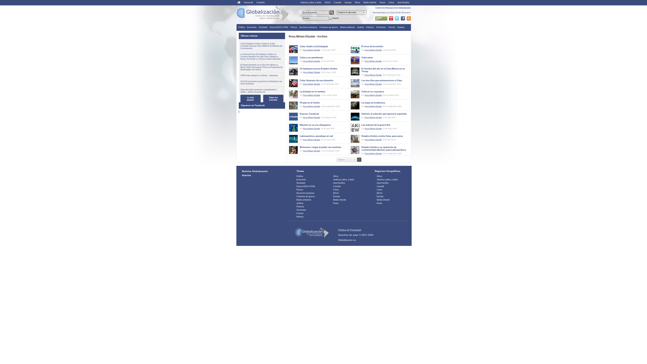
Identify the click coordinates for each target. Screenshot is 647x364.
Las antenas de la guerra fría (375, 125)
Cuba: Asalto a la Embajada (314, 46)
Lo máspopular (250, 98)
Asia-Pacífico (403, 2)
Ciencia (391, 27)
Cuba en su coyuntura (372, 91)
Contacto (260, 2)
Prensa (293, 27)
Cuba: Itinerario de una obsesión (316, 80)
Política (241, 27)
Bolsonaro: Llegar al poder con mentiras (320, 147)
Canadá (337, 2)
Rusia (382, 2)
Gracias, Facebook (309, 114)
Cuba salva (367, 57)
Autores (246, 175)
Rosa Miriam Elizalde (311, 50)
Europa (348, 2)
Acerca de (248, 2)
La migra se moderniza (373, 102)
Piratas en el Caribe (310, 102)
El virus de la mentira (372, 46)
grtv (381, 18)
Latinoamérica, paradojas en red (316, 136)
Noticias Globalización (255, 171)
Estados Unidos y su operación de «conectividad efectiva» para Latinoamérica (383, 148)
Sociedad (263, 27)
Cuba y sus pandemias (311, 57)
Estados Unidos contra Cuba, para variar (382, 136)
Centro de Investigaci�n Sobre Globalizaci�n (312, 233)
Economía (251, 27)
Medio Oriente (369, 2)
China (391, 2)
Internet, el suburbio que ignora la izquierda (384, 114)
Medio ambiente (347, 27)
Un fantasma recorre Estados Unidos (318, 68)
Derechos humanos (308, 27)
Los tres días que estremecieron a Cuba (381, 80)
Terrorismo (381, 27)
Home (239, 2)
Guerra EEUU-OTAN (279, 27)
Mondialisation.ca (381, 12)
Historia (400, 27)
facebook (403, 18)
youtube (391, 18)
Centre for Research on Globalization (393, 8)
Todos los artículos (273, 98)
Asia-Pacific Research (401, 12)
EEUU (328, 2)
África (357, 2)
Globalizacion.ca (347, 240)
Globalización (263, 14)
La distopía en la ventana (312, 91)
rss (409, 18)
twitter (397, 18)
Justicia (360, 27)
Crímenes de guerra (328, 27)
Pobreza (370, 27)
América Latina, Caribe (310, 2)
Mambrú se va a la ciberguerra (315, 125)
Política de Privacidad (349, 230)
